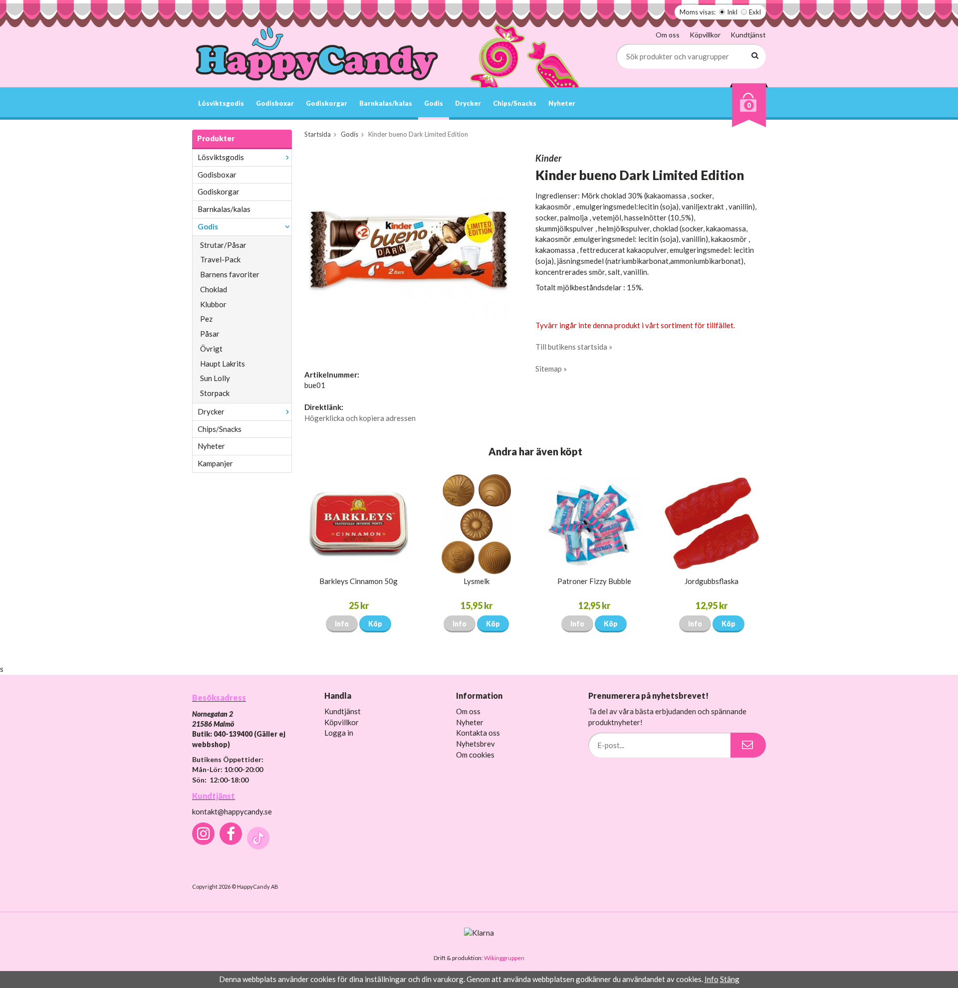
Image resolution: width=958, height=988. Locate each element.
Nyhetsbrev (475, 743)
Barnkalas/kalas (385, 103)
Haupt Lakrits (222, 363)
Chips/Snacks (514, 103)
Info (342, 623)
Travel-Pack (220, 259)
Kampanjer (215, 463)
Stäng (729, 979)
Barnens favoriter (229, 274)
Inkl (732, 12)
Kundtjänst (748, 34)
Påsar (210, 333)
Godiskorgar (326, 103)
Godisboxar (275, 103)
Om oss (668, 34)
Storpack (215, 393)
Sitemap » (551, 368)
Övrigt (211, 348)
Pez (206, 318)
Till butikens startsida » (573, 346)
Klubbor (213, 304)
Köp (375, 623)
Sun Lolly (215, 378)
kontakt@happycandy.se (232, 811)
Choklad (213, 289)
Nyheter (561, 103)
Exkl (755, 12)
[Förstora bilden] (408, 251)
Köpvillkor (705, 34)
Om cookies (475, 754)
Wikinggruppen (504, 958)
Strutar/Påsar (223, 244)
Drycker (468, 103)
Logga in (338, 732)
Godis (433, 103)
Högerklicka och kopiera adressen (360, 417)
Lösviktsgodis (221, 103)
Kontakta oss (478, 732)
